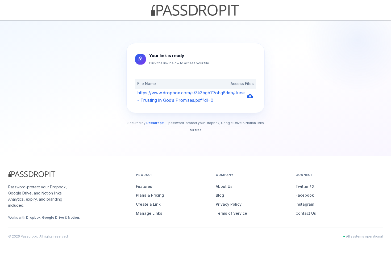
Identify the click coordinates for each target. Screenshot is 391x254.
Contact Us (306, 213)
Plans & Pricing (150, 195)
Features (144, 186)
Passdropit (155, 123)
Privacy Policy (229, 204)
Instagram (305, 204)
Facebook (305, 195)
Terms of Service (231, 213)
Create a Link (148, 204)
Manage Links (149, 213)
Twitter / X (305, 186)
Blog (220, 195)
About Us (224, 186)
